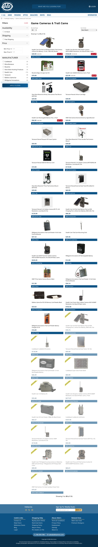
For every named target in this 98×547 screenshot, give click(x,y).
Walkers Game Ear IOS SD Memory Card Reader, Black (47, 302)
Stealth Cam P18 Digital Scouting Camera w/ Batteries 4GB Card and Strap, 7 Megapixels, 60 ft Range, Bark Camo (47, 463)
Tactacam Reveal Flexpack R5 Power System (44, 139)
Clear (26, 23)
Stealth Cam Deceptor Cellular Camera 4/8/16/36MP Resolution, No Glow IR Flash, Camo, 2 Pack (80, 394)
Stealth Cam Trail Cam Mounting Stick (76, 232)
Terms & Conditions (58, 521)
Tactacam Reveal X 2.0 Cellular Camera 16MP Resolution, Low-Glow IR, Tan (44, 439)
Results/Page (34, 28)
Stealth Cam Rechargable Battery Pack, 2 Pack (45, 118)
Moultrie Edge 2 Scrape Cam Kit (41, 73)
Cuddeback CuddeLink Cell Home (75, 417)
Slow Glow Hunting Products (13, 69)
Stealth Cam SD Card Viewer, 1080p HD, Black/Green (46, 417)
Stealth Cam (8, 72)
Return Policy (36, 527)
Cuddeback (8, 61)
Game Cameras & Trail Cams (23, 18)
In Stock (7, 32)
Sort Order (83, 28)
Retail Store (17, 523)
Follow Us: (28, 507)
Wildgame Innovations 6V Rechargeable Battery (79, 256)
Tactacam (7, 75)
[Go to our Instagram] (32, 510)
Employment (56, 525)
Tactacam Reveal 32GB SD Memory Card (43, 162)
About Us (55, 530)
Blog (15, 527)
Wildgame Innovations (11, 80)
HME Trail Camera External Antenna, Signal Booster (80, 118)
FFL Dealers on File (38, 530)
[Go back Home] (1, 18)
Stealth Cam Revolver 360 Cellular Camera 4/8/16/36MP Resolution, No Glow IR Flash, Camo (80, 50)
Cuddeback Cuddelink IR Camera (41, 349)
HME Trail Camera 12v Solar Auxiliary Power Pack (45, 487)
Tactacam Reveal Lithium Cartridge (75, 94)
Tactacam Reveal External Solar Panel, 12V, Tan (79, 349)
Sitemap (54, 527)
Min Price (7, 49)
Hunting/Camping (9, 18)
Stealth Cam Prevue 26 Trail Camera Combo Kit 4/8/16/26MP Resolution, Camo (79, 463)
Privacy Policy (56, 523)
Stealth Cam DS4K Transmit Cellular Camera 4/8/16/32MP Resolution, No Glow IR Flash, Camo (46, 256)
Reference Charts (19, 525)
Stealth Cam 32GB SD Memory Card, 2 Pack (78, 73)
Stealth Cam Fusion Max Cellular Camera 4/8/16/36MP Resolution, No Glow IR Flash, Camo (81, 303)
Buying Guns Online (38, 521)
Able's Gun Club (76, 521)
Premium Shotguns (77, 523)
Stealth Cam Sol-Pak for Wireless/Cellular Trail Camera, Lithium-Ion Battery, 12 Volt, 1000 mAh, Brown (47, 50)
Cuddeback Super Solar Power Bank (76, 370)
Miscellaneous (9, 64)
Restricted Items (37, 523)
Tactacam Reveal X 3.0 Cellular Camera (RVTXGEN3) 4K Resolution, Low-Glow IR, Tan (81, 163)
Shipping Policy (37, 525)
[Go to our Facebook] (26, 510)
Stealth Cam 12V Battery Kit (39, 394)
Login (16, 530)
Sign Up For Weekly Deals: (65, 507)
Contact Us (17, 521)
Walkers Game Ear (10, 77)
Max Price (7, 52)
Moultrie (7, 67)
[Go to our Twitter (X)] (29, 510)
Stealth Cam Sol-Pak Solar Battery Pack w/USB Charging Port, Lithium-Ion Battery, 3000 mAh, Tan (80, 326)
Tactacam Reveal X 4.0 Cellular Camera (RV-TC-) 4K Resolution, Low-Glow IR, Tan (46, 210)
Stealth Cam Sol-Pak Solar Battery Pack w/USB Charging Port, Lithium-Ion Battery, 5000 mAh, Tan (80, 210)
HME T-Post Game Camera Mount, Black (43, 279)
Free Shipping (9, 39)
